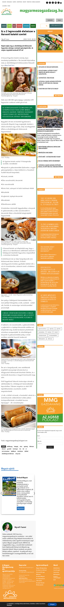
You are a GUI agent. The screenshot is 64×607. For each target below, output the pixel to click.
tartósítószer (20, 451)
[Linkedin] (53, 3)
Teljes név (39, 441)
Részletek (9, 605)
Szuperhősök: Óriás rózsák (46, 78)
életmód (4, 449)
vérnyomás (17, 453)
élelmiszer (31, 446)
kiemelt (56, 332)
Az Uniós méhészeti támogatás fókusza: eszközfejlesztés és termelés (49, 298)
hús (20, 449)
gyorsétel (9, 449)
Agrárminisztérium (42, 329)
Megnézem (20, 508)
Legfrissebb (41, 63)
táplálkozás (13, 451)
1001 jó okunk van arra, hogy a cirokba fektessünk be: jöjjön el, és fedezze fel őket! (49, 201)
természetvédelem (53, 335)
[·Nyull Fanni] (7, 527)
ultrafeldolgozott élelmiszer (8, 453)
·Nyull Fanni (5, 39)
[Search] (47, 26)
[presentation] (1, 493)
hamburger (15, 449)
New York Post (9, 65)
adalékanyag (9, 446)
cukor (21, 446)
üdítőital (26, 451)
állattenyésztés (42, 339)
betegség (16, 446)
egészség (26, 446)
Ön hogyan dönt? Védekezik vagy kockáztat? (47, 249)
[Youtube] (56, 3)
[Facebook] (47, 3)
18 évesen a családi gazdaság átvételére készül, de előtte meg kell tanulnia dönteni (50, 83)
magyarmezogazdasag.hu (41, 11)
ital (23, 449)
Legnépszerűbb (42, 106)
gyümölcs (59, 329)
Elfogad (52, 604)
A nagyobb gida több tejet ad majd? (48, 89)
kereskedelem (41, 332)
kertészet (49, 332)
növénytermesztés (42, 335)
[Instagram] (50, 3)
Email (38, 436)
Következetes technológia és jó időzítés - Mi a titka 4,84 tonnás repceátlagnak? (50, 270)
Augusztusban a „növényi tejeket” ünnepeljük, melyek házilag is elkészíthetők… (48, 72)
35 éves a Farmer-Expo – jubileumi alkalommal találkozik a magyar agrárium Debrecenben (50, 227)
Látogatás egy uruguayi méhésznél (48, 67)
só (26, 449)
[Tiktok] (59, 3)
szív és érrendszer (5, 451)
